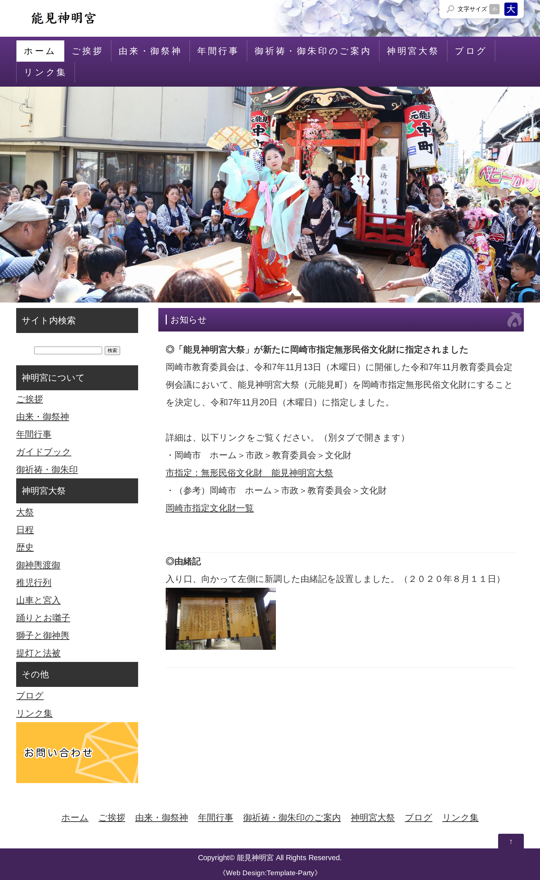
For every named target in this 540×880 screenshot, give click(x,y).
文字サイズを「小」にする (494, 9)
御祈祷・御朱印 (47, 469)
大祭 (25, 512)
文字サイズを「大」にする (511, 9)
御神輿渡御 (38, 565)
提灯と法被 (38, 653)
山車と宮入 (38, 600)
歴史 (25, 547)
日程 (25, 530)
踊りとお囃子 (43, 618)
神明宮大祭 (413, 51)
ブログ (471, 51)
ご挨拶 (88, 51)
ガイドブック (43, 452)
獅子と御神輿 (42, 635)
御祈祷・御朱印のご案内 (313, 51)
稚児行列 (33, 582)
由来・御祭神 (150, 51)
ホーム (40, 51)
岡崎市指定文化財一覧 (210, 508)
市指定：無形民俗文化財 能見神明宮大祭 (249, 473)
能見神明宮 (255, 858)
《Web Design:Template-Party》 (270, 873)
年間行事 (218, 51)
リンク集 (45, 72)
